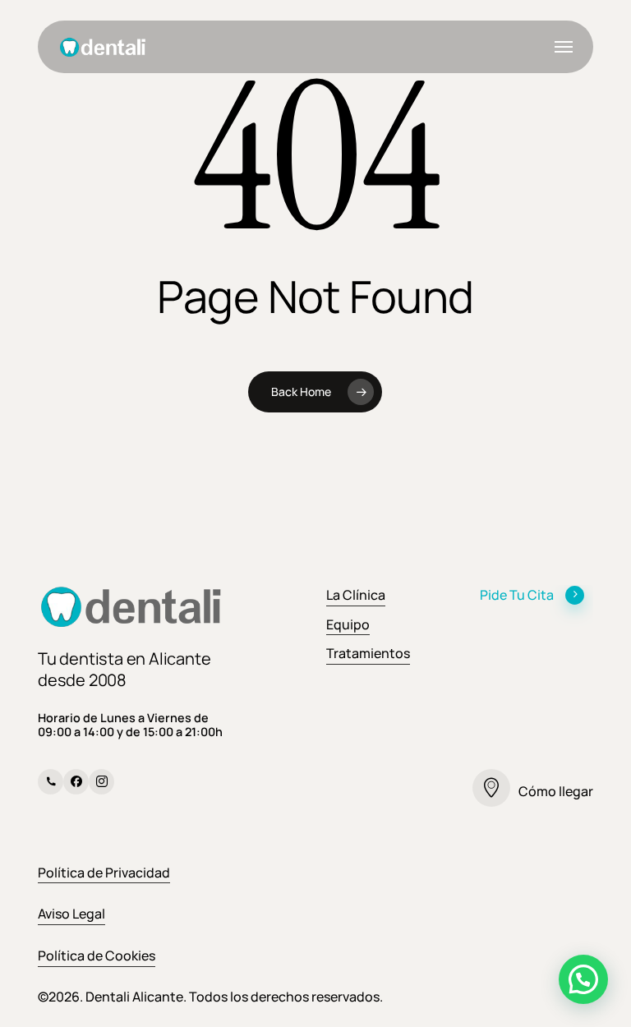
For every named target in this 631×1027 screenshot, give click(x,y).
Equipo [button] (348, 624)
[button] (564, 47)
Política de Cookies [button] (96, 955)
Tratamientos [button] (368, 653)
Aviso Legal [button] (71, 914)
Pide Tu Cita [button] (517, 595)
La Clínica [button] (355, 595)
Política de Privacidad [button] (104, 873)
